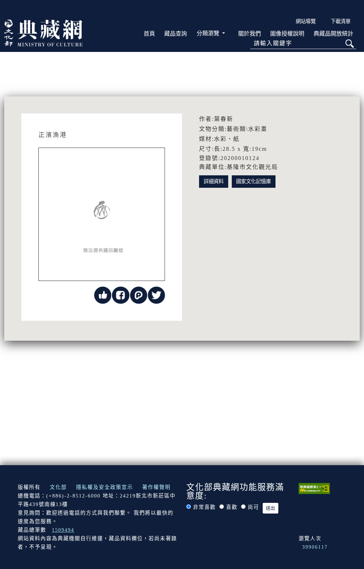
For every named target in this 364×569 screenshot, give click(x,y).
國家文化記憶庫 (253, 181)
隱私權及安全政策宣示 (104, 487)
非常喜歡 (204, 507)
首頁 (149, 34)
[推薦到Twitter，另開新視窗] (156, 295)
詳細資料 (214, 181)
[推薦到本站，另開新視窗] (102, 295)
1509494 (63, 530)
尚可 (253, 507)
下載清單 (340, 21)
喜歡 (231, 507)
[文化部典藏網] (43, 32)
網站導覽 (306, 21)
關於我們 (249, 34)
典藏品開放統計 (333, 34)
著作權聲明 (156, 487)
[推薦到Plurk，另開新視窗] (138, 295)
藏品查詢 (175, 34)
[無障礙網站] (314, 488)
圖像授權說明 (287, 34)
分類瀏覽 (209, 33)
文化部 (58, 487)
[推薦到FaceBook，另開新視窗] (120, 295)
